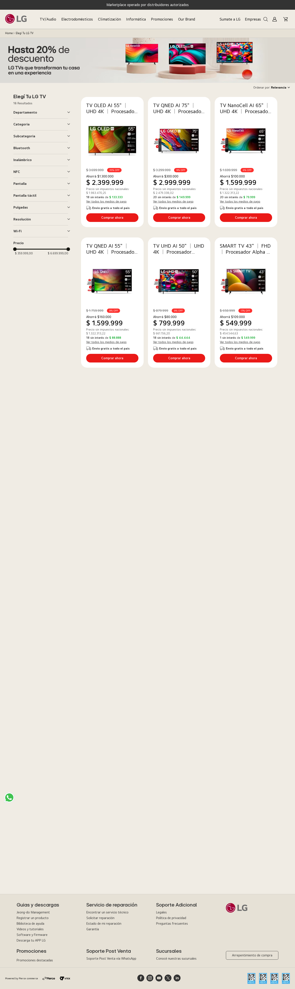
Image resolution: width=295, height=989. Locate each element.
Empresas (253, 19)
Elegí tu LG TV (24, 33)
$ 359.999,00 (24, 253)
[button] (41, 112)
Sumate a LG (230, 19)
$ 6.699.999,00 (58, 253)
